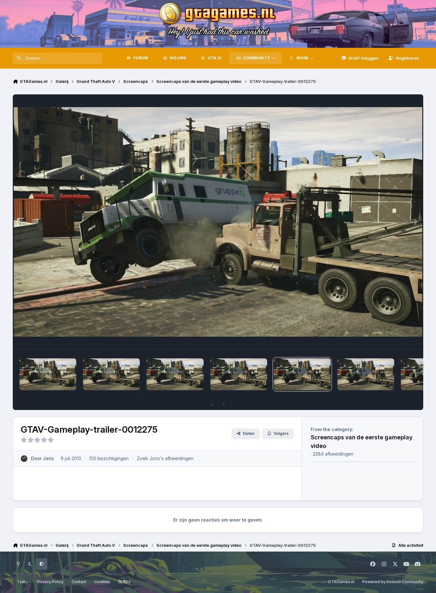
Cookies (102, 581)
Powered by (392, 581)
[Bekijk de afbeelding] (47, 374)
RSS (126, 581)
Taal (21, 581)
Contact (78, 581)
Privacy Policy (50, 581)
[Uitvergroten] (218, 221)
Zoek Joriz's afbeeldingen (165, 458)
